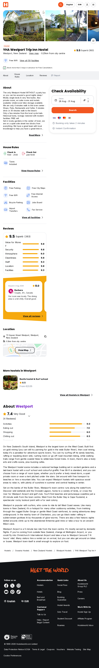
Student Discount (64, 618)
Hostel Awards (63, 605)
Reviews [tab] (43, 75)
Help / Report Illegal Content (43, 621)
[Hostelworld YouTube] (6, 592)
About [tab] (5, 75)
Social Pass (62, 585)
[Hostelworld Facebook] (6, 586)
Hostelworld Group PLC (83, 585)
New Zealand (19, 53)
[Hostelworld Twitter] (12, 586)
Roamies (61, 625)
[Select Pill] (60, 4)
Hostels (40, 585)
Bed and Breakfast (41, 598)
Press (80, 592)
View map (34, 53)
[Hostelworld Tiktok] (18, 592)
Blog (59, 592)
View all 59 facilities (29, 60)
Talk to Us (41, 614)
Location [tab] (30, 75)
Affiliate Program (85, 618)
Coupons (51, 649)
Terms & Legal (38, 649)
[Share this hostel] (93, 40)
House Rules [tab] (17, 75)
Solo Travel (62, 612)
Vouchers (61, 649)
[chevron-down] (29, 416)
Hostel (6, 46)
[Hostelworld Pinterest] (12, 592)
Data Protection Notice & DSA (17, 649)
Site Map (87, 649)
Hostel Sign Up (84, 612)
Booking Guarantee (61, 598)
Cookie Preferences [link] (12, 655)
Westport (7, 53)
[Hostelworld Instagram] (18, 586)
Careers (81, 598)
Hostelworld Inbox (85, 625)
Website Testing (74, 649)
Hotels (40, 592)
